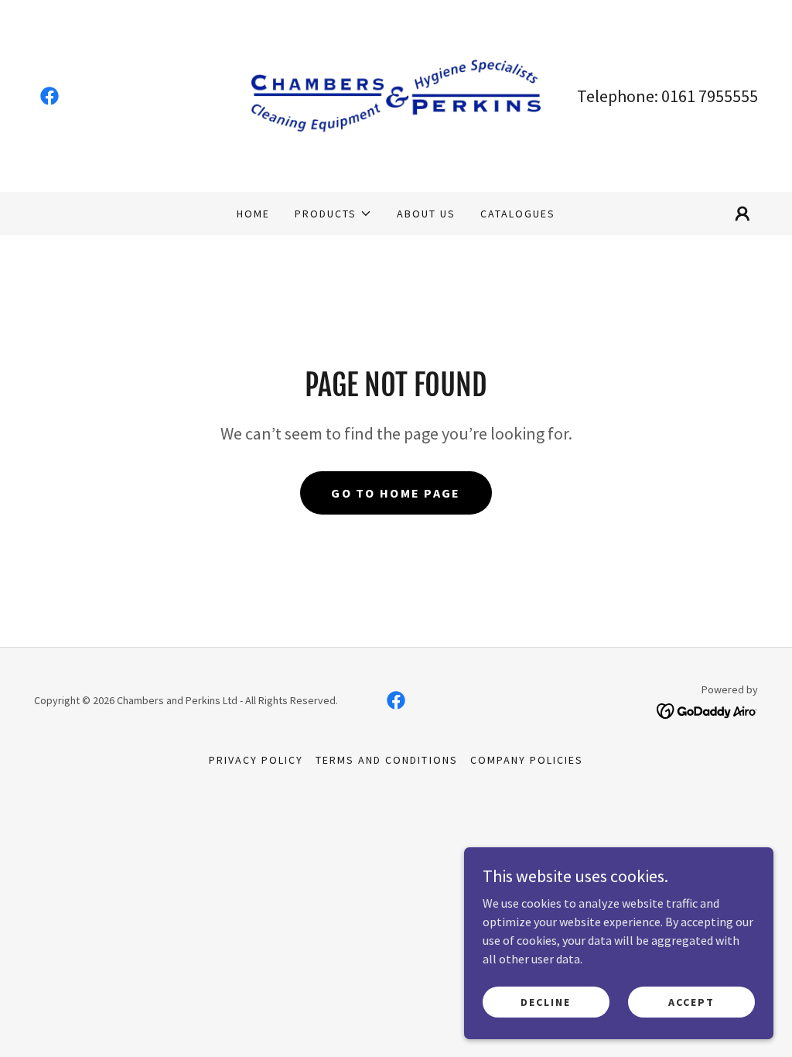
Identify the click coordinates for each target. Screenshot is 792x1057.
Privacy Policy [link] (256, 760)
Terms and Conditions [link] (386, 760)
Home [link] (253, 214)
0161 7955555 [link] (709, 96)
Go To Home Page (395, 493)
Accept (691, 1001)
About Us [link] (426, 214)
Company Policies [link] (526, 760)
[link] (49, 95)
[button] (333, 213)
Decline (546, 1001)
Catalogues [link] (517, 214)
